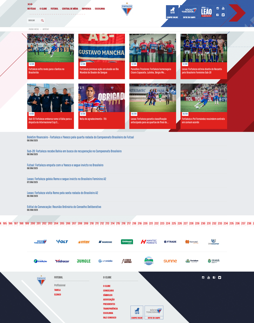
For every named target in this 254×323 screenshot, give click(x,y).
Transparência (110, 308)
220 (145, 223)
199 (27, 223)
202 (44, 223)
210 (92, 223)
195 (5, 223)
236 (237, 223)
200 (33, 223)
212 (102, 223)
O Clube (43, 8)
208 (80, 223)
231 (208, 223)
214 (113, 223)
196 (10, 223)
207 (74, 223)
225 (174, 223)
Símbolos (107, 295)
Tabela (57, 290)
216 (123, 223)
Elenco (57, 294)
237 (243, 223)
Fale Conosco (109, 317)
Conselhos (108, 290)
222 (156, 223)
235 (232, 223)
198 (21, 223)
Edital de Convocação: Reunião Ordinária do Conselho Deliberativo (64, 207)
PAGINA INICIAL (34, 29)
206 (68, 223)
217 (129, 223)
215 (118, 223)
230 (203, 223)
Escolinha (100, 8)
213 (107, 223)
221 (151, 223)
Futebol (54, 8)
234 (226, 223)
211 (96, 223)
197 (16, 223)
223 (162, 223)
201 (38, 223)
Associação (109, 299)
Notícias (31, 8)
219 (140, 223)
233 (220, 223)
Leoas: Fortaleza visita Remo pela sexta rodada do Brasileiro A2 (62, 193)
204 (56, 223)
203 (50, 223)
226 (180, 223)
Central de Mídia (70, 8)
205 (62, 223)
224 (168, 223)
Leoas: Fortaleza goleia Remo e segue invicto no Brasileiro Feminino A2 (66, 179)
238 (249, 223)
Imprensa (86, 8)
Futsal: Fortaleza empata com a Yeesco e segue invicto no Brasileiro (65, 165)
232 (214, 223)
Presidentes (109, 304)
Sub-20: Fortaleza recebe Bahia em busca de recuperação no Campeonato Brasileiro (74, 151)
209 (86, 223)
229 (197, 223)
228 (191, 223)
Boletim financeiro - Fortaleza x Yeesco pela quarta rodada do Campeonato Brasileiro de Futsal (80, 137)
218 (134, 223)
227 (186, 223)
